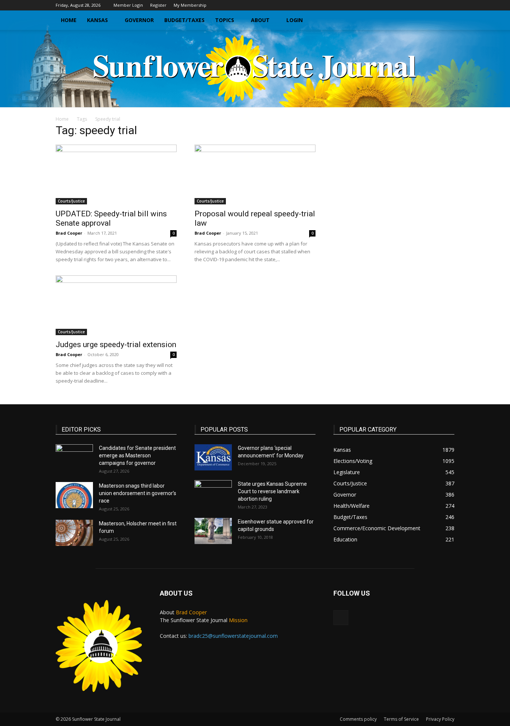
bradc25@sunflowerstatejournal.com (233, 635)
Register (158, 5)
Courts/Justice (71, 201)
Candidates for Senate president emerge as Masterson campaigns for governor (137, 455)
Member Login (128, 5)
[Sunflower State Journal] (255, 68)
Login (294, 20)
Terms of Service (401, 719)
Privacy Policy (440, 719)
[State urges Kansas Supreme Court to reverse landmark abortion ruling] (213, 493)
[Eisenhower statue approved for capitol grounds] (213, 531)
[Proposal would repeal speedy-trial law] (255, 174)
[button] (445, 20)
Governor (139, 20)
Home (69, 20)
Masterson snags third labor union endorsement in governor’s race (137, 493)
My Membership (190, 5)
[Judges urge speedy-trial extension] (116, 305)
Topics (224, 20)
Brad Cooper (69, 233)
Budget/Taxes (184, 20)
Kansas (97, 20)
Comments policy (358, 719)
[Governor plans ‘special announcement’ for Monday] (213, 457)
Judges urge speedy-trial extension (116, 344)
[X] (448, 5)
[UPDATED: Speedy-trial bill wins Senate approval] (116, 174)
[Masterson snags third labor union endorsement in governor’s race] (74, 495)
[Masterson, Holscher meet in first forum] (74, 533)
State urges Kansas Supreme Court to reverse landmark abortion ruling (272, 491)
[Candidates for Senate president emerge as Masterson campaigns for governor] (74, 457)
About (260, 20)
